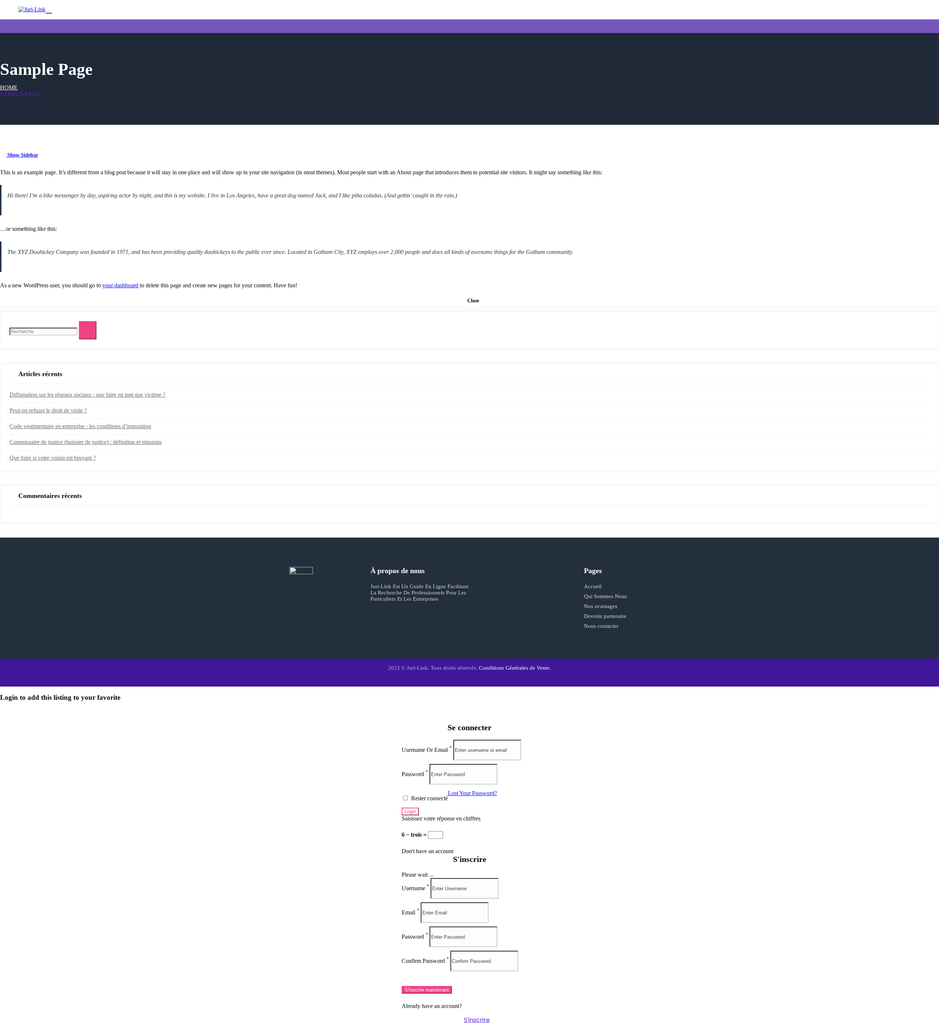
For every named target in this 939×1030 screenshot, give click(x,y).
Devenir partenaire (605, 616)
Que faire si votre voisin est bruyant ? (53, 458)
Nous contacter (601, 626)
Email (408, 912)
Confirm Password (423, 961)
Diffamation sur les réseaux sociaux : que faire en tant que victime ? (87, 395)
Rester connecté (429, 798)
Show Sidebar (22, 155)
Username (413, 888)
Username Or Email (425, 750)
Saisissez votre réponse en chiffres (441, 818)
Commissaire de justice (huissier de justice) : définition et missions (86, 442)
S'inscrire (477, 1020)
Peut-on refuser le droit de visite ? (48, 410)
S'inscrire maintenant (427, 990)
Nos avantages (600, 606)
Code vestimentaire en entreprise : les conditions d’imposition (80, 426)
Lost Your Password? (472, 793)
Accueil (593, 586)
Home (9, 87)
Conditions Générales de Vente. (515, 668)
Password (413, 774)
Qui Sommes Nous (605, 596)
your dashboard (120, 285)
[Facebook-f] (379, 629)
